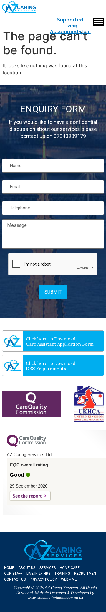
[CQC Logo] (26, 445)
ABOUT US (26, 568)
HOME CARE (70, 568)
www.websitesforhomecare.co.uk (55, 598)
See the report (27, 495)
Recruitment (86, 573)
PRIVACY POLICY (43, 579)
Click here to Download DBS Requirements (50, 365)
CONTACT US (15, 579)
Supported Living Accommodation (70, 25)
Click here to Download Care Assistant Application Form (60, 341)
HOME (9, 568)
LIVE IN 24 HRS (38, 573)
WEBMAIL (69, 579)
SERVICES (47, 568)
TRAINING (62, 573)
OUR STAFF (13, 573)
